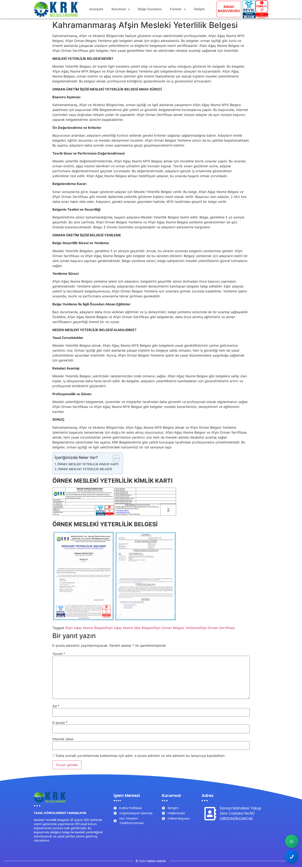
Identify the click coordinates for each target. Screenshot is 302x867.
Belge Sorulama (150, 9)
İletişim (199, 9)
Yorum (58, 653)
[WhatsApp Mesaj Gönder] (292, 841)
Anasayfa (96, 9)
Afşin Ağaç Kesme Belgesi (85, 628)
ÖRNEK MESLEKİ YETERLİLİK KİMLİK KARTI (88, 464)
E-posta (59, 722)
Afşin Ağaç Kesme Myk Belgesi (129, 628)
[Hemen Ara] (292, 857)
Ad (55, 706)
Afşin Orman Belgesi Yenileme (176, 628)
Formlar (176, 9)
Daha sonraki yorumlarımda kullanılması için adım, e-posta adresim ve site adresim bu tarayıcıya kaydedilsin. (140, 755)
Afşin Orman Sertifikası (217, 628)
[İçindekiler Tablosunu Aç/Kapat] (114, 458)
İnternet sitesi (62, 739)
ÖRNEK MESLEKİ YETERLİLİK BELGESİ (85, 469)
